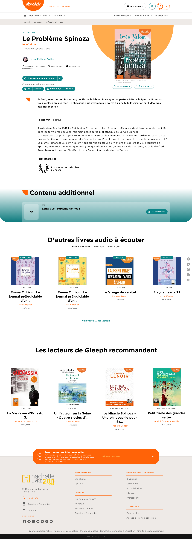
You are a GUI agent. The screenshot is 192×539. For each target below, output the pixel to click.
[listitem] (24, 521)
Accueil (27, 22)
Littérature (38, 22)
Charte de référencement (150, 531)
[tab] (25, 16)
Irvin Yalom (29, 44)
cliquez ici (62, 461)
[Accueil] (33, 6)
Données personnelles (40, 531)
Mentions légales (89, 531)
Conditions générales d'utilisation (117, 531)
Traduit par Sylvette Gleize (36, 48)
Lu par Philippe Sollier (42, 59)
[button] (135, 6)
